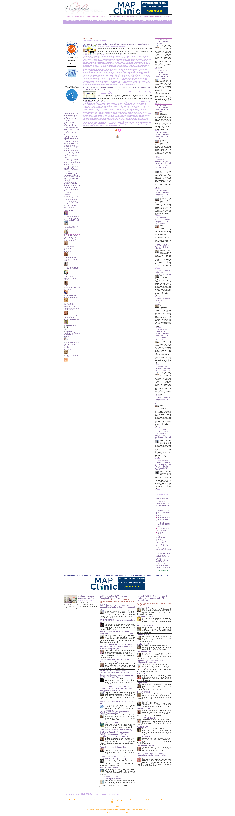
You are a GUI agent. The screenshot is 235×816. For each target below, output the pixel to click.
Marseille (117, 806)
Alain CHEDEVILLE (103, 54)
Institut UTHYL (108, 79)
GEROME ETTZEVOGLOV (98, 71)
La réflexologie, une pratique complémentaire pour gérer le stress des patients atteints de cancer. (72, 131)
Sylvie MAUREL (143, 701)
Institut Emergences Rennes (141, 72)
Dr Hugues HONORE (110, 60)
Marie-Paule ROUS (143, 81)
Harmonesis (117, 71)
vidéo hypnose (100, 125)
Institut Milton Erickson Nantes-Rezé (138, 77)
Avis (128, 56)
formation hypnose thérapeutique (93, 69)
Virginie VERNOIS (124, 84)
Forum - (119, 21)
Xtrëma (132, 84)
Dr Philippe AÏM (98, 63)
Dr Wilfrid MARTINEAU (136, 63)
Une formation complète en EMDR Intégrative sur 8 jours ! (163, 565)
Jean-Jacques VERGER (141, 79)
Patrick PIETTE (133, 82)
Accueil (85, 38)
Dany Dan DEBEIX (107, 59)
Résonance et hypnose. (109, 767)
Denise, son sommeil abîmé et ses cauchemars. (71, 190)
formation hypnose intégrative (121, 68)
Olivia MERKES (143, 692)
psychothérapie (100, 84)
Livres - (114, 21)
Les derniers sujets (162, 494)
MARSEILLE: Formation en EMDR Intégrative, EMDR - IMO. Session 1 (162, 108)
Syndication (115, 801)
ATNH (124, 56)
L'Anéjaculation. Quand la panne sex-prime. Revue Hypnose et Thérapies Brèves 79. (72, 184)
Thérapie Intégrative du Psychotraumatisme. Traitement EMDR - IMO (71, 218)
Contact (167, 21)
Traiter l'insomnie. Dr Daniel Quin (113, 747)
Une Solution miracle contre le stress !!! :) (163, 549)
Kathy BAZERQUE (144, 709)
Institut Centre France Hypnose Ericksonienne (117, 72)
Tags (90, 38)
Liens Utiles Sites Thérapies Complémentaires (96, 809)
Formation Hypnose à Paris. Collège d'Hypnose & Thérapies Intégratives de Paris (72, 65)
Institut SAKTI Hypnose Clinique (93, 79)
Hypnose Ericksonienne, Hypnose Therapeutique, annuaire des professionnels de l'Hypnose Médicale (162, 541)
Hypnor (124, 71)
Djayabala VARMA (119, 59)
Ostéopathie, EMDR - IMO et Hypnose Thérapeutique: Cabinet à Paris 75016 (71, 208)
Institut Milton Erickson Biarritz (119, 75)
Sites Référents (71, 325)
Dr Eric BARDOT (97, 105)
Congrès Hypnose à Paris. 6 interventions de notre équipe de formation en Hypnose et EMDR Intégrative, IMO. (116, 646)
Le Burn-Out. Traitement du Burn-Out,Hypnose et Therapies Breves (113, 757)
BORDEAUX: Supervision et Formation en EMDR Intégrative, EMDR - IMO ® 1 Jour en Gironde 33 (162, 334)
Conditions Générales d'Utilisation (141, 809)
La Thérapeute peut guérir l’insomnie (163, 529)
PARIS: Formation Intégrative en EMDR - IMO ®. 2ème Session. (163, 301)
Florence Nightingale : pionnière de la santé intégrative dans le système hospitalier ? (72, 116)
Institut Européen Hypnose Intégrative (95, 74)
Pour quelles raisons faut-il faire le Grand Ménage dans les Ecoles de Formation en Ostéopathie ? (72, 346)
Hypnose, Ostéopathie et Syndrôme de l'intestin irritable (71, 277)
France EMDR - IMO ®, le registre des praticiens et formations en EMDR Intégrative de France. (153, 598)
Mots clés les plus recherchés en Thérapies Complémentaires (120, 809)
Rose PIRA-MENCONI (146, 718)
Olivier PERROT (123, 82)
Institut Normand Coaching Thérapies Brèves (134, 78)
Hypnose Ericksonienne (140, 71)
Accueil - (67, 21)
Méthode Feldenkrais (159, 533)
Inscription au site (123, 801)
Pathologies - (81, 21)
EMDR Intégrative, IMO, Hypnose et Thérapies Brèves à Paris (114, 597)
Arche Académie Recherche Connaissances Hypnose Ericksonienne (118, 102)
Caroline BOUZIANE (145, 616)
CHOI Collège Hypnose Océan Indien (105, 57)
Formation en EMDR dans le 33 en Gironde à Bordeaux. (162, 368)
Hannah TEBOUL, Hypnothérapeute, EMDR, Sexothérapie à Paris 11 (114, 712)
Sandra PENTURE (144, 635)
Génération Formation (135, 112)
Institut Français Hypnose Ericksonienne (137, 74)
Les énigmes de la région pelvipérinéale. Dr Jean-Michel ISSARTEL (72, 317)
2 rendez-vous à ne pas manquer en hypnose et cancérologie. (114, 660)
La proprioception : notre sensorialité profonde (71, 227)
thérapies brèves (115, 794)
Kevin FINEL (122, 81)
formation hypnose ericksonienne (100, 68)
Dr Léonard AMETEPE (126, 62)
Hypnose (130, 71)
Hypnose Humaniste (89, 72)
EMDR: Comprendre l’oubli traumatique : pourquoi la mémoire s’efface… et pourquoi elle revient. (117, 607)
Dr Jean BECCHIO (95, 106)
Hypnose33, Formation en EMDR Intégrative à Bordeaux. (150, 662)
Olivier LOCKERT (112, 82)
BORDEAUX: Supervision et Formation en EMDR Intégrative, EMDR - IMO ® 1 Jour (162, 74)
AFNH (94, 54)
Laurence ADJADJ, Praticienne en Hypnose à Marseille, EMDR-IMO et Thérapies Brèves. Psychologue (163, 557)
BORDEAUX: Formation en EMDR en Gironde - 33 (162, 41)
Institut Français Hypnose (115, 74)
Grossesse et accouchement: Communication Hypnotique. (69, 249)
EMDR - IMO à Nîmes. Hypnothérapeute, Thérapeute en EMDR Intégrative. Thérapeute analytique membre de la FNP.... (156, 704)
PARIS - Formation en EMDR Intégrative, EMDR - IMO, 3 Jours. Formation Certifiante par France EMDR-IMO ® (163, 164)
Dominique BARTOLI (145, 651)
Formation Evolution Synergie (110, 66)
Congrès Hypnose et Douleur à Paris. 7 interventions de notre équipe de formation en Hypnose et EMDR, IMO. (117, 688)
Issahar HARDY (143, 607)
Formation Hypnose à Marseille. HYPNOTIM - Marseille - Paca (72, 87)
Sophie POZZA (143, 727)
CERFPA (132, 56)
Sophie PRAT (142, 683)
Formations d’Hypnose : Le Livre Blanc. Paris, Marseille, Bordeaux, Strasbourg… (116, 44)
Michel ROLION (87, 82)
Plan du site (107, 801)
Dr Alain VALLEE (130, 59)
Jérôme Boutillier (100, 81)
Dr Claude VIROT (141, 59)
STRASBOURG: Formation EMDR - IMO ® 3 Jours (162, 247)
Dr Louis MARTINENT (140, 62)
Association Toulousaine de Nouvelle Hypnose (107, 56)
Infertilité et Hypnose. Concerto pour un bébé (71, 268)
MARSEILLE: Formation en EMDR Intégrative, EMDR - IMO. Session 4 (162, 221)
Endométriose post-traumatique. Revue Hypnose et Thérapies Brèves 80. (71, 169)
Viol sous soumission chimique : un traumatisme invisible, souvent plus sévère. (151, 755)
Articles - (99, 21)
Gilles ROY (109, 71)
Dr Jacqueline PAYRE (124, 60)
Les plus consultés (162, 498)
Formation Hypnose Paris (139, 68)
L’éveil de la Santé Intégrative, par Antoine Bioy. (71, 138)
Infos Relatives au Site (163, 570)
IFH (97, 72)
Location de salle (83, 600)
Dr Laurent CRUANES (112, 62)
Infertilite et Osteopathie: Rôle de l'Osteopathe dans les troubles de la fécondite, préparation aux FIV (71, 306)
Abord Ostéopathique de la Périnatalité (71, 356)
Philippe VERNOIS (144, 82)
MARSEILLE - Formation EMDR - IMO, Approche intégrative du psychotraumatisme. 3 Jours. (163, 434)
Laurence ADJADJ (144, 736)
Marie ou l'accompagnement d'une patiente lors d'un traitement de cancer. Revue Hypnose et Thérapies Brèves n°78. (72, 199)
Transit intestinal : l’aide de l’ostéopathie (71, 296)
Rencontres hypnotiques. (110, 722)
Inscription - (160, 21)
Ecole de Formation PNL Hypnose (105, 65)
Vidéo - (138, 21)
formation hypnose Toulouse (114, 69)
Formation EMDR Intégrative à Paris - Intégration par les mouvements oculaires (116, 632)
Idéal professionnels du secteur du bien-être (87, 597)
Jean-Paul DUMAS (88, 81)
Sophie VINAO (143, 644)
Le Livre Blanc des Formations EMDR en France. (163, 519)
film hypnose (96, 66)
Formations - (106, 21)
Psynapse (109, 84)
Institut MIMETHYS (113, 78)
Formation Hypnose (126, 66)
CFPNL (91, 57)
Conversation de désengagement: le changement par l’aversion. (114, 778)
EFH (134, 65)
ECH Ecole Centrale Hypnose (113, 108)
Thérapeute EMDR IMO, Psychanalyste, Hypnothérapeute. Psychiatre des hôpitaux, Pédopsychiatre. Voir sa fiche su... (156, 749)
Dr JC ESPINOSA (136, 60)
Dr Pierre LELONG (108, 63)
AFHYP (90, 54)
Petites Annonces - (129, 21)
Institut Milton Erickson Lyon (97, 77)
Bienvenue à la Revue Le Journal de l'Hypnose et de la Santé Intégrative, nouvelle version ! (72, 161)
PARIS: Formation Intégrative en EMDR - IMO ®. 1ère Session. (163, 272)
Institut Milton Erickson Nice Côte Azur (95, 78)
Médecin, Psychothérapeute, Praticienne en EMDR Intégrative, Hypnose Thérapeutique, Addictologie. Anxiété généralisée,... (156, 647)
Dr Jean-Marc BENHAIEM (97, 62)
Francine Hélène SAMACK (132, 69)
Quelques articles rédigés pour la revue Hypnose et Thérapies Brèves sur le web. (71, 238)
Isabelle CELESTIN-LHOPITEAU (123, 79)
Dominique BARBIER (145, 745)
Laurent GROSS (132, 81)
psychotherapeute (88, 84)
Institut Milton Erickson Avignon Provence (96, 75)
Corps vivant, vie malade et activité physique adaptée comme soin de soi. (70, 123)
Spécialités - (91, 21)
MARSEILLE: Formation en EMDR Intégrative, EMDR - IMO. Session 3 (162, 194)
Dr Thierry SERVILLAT (122, 63)
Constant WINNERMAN (94, 59)
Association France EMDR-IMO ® (71, 39)
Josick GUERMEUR (112, 81)
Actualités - (152, 21)
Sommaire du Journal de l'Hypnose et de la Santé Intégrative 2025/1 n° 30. (71, 154)
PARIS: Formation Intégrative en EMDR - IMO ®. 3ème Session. (163, 400)
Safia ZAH (141, 674)
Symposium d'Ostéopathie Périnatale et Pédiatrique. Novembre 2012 (72, 334)
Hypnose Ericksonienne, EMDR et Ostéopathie (72, 287)
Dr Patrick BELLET (137, 106)
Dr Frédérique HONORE (96, 60)
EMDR (66, 794)
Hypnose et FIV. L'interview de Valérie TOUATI (71, 259)
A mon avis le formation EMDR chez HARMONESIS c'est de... (163, 504)
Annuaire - (73, 21)
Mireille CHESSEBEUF (99, 82)
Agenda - (144, 21)
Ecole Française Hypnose (125, 65)
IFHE (100, 72)
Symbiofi (115, 84)
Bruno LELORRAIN (145, 626)
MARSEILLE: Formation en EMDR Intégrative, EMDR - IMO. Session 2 (162, 135)
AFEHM (85, 54)
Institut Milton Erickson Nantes (116, 77)
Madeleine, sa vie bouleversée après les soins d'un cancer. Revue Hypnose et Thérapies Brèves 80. (72, 177)
